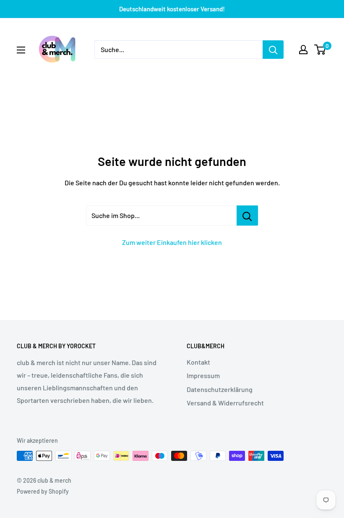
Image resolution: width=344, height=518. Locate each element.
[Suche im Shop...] (247, 215)
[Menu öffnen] (21, 50)
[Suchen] (273, 49)
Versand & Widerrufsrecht (225, 403)
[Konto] (303, 49)
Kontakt (198, 362)
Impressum (203, 375)
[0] (320, 50)
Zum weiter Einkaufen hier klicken (172, 242)
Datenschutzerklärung (220, 389)
